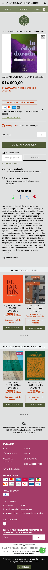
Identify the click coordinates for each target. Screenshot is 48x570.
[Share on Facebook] (20, 197)
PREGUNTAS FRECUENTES (8, 460)
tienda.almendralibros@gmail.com (19, 509)
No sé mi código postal (10, 163)
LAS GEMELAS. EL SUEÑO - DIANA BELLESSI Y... (35, 383)
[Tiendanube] (24, 545)
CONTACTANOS (30, 459)
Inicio (4, 31)
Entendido (24, 567)
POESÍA (11, 31)
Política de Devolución (11, 469)
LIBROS (27, 449)
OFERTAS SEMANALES (33, 464)
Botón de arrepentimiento (24, 554)
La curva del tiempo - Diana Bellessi (13, 383)
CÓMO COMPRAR (10, 454)
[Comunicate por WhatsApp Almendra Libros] (42, 550)
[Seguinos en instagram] (4, 523)
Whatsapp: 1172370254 (15, 505)
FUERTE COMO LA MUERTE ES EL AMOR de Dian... (35, 307)
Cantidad (6, 135)
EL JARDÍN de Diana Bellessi (12, 306)
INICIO (5, 449)
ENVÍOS (27, 454)
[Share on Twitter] (27, 197)
